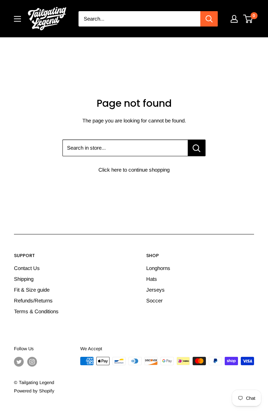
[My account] (234, 19)
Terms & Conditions (36, 311)
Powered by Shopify (34, 390)
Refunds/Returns (33, 300)
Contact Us (27, 268)
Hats (151, 279)
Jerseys (155, 290)
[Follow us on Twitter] (19, 362)
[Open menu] (17, 19)
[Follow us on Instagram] (32, 362)
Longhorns (158, 268)
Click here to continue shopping (134, 170)
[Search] (209, 19)
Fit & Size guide (32, 290)
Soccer (154, 300)
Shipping (24, 279)
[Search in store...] (197, 148)
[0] (248, 19)
